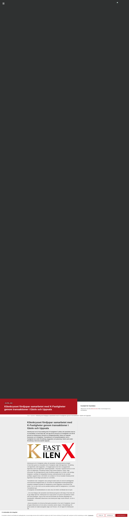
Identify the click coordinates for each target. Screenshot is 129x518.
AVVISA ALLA (110, 515)
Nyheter (33, 415)
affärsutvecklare (94, 408)
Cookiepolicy (90, 515)
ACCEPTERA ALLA (121, 515)
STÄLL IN (101, 515)
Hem (28, 415)
